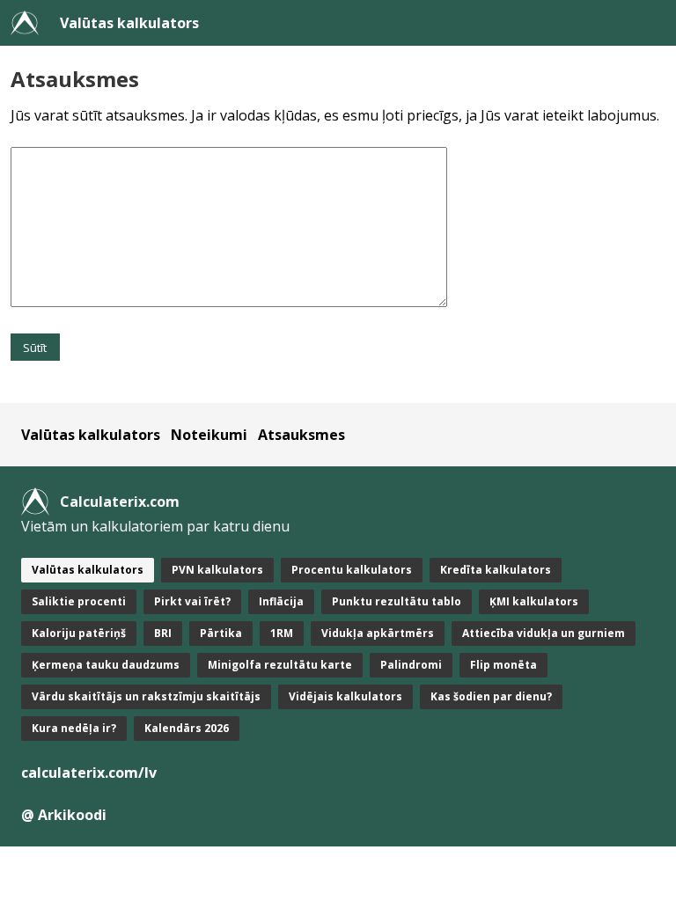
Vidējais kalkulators (345, 696)
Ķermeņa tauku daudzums (106, 664)
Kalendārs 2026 (186, 728)
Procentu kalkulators (351, 569)
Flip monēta (503, 664)
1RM (281, 633)
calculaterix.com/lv (89, 772)
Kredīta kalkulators (495, 569)
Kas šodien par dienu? (491, 696)
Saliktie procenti (79, 601)
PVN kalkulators (217, 569)
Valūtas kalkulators (129, 23)
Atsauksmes (301, 434)
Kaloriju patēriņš (79, 633)
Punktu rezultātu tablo (396, 601)
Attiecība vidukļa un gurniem (543, 633)
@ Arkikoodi (64, 814)
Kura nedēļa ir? (74, 728)
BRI (163, 633)
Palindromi (411, 664)
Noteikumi (209, 434)
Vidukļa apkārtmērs (377, 633)
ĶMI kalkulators (533, 601)
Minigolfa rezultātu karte (280, 664)
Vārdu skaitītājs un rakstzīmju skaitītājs (146, 696)
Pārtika (221, 633)
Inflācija (281, 601)
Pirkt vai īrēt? (192, 601)
